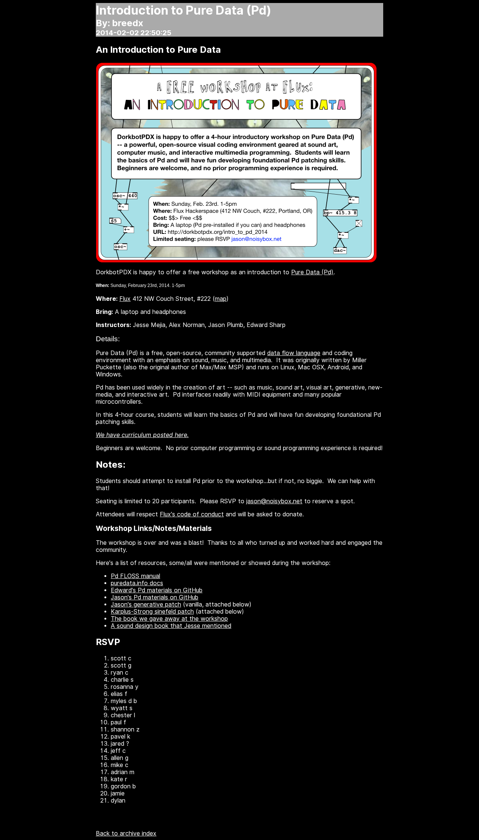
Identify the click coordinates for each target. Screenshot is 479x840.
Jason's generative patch (146, 604)
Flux (125, 298)
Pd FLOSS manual (135, 576)
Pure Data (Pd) (312, 272)
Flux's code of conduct (192, 514)
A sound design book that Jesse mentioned (171, 625)
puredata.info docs (137, 583)
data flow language (293, 353)
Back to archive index (126, 833)
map (220, 298)
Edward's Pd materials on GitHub (156, 590)
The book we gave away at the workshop (169, 618)
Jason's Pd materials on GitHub (154, 597)
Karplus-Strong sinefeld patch (152, 611)
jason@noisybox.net (274, 501)
